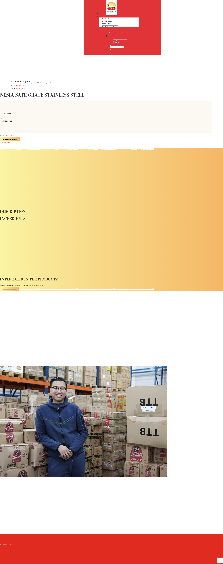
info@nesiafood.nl (20, 88)
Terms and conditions (110, 25)
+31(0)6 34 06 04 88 (19, 86)
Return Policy (107, 21)
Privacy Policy (107, 23)
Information (103, 16)
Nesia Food (8, 136)
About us (105, 18)
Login (115, 40)
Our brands (103, 15)
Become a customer (120, 39)
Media (101, 28)
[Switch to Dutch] (116, 42)
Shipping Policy (107, 20)
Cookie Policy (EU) (108, 26)
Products (102, 13)
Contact (102, 30)
